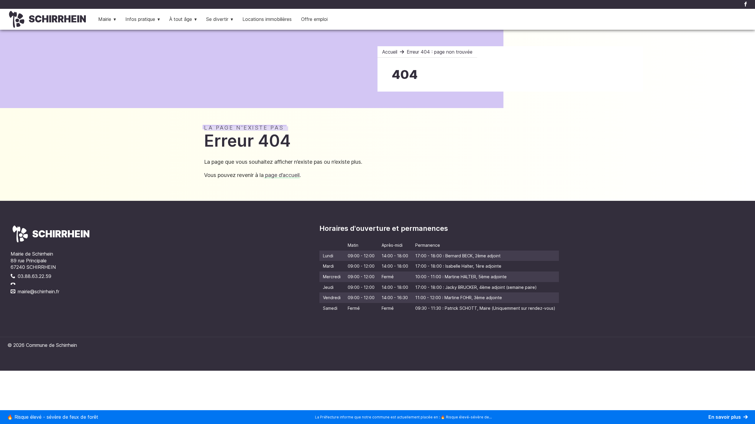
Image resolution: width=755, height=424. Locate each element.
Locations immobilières (267, 19)
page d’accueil (282, 175)
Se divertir (217, 19)
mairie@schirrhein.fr (38, 291)
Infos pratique (140, 19)
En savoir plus (724, 417)
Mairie (104, 19)
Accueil (389, 52)
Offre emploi (314, 19)
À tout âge (180, 19)
